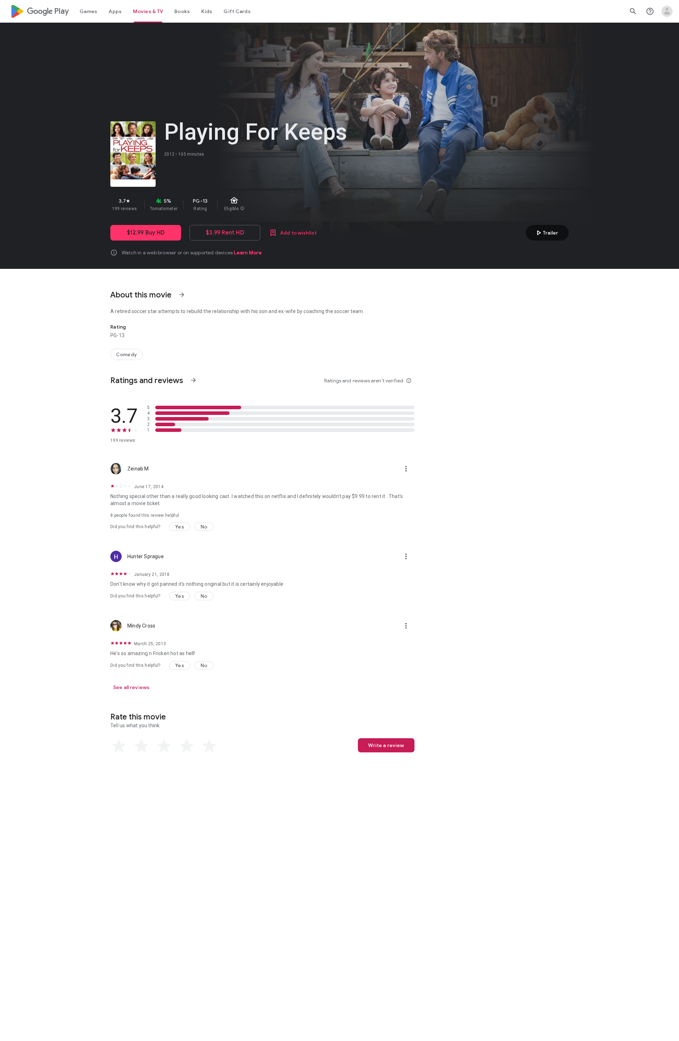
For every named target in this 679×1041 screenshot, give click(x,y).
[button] (179, 526)
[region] (236, 204)
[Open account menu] (666, 11)
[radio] (118, 746)
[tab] (88, 11)
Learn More (248, 252)
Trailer (546, 233)
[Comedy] (126, 354)
